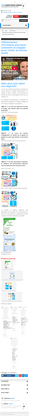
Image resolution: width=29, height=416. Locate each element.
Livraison (9, 398)
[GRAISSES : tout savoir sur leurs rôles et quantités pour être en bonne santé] (14, 342)
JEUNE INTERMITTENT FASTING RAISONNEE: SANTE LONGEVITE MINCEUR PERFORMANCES (7, 324)
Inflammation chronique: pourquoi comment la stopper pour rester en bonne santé (14, 33)
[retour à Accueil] (2, 31)
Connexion (9, 15)
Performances (13, 30)
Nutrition (11, 55)
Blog (6, 30)
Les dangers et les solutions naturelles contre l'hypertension (16, 319)
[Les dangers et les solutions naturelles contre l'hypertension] (14, 310)
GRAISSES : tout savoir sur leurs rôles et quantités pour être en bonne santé (15, 354)
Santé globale (21, 55)
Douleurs (7, 55)
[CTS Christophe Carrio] (14, 5)
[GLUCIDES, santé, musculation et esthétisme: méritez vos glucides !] (23, 311)
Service (8, 404)
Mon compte (9, 17)
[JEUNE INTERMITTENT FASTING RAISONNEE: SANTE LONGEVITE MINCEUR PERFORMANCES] (5, 312)
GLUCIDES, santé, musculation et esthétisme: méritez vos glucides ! (24, 322)
